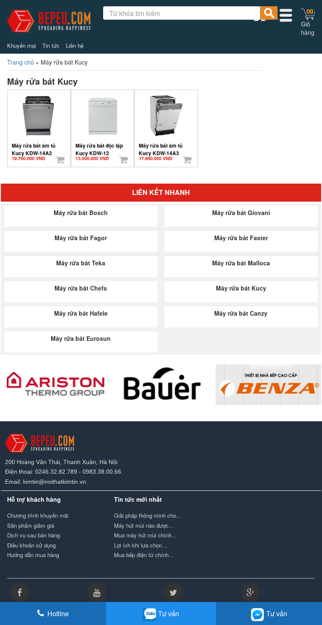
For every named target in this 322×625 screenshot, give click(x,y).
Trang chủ (20, 62)
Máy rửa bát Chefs (81, 288)
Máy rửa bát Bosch (81, 212)
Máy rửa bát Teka (80, 263)
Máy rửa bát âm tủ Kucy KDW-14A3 (160, 146)
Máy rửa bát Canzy (240, 313)
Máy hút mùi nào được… (144, 525)
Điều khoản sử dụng (31, 545)
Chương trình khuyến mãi (37, 515)
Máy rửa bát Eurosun (81, 338)
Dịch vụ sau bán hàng (33, 535)
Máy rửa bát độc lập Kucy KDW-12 (99, 146)
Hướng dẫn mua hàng (33, 555)
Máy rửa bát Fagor (81, 237)
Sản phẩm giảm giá (30, 525)
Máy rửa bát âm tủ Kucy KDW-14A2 (33, 146)
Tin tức (51, 45)
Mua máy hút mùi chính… (145, 535)
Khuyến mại (21, 45)
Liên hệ (74, 45)
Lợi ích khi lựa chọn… (140, 545)
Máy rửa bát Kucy (241, 288)
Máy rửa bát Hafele (81, 313)
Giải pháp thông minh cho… (148, 515)
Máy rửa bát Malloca (241, 263)
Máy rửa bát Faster (241, 237)
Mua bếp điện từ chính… (144, 555)
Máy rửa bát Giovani (241, 212)
